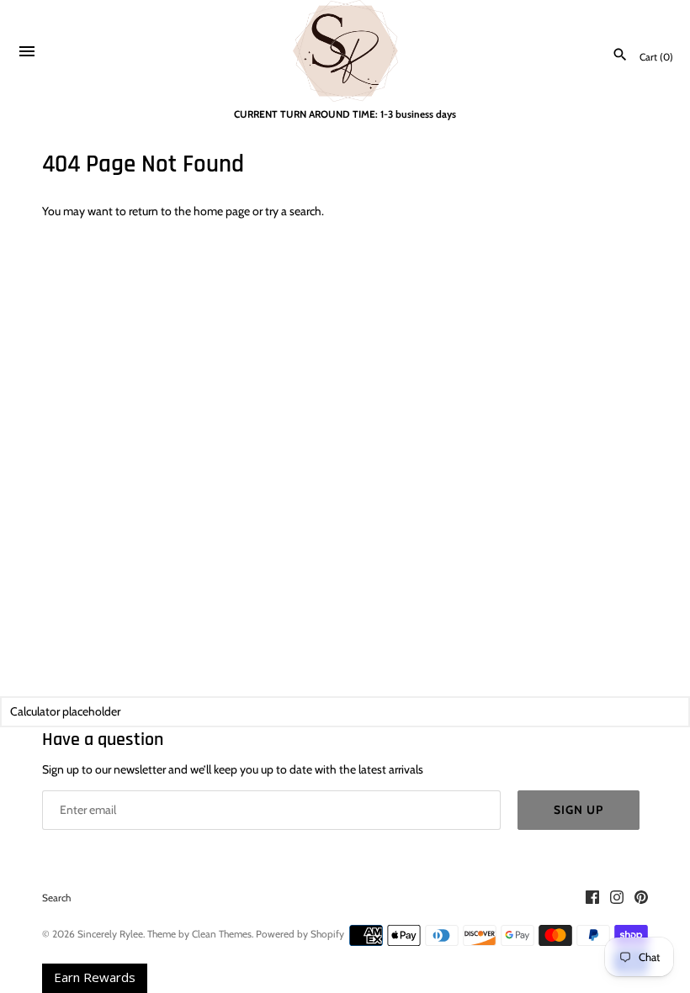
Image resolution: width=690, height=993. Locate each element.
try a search (293, 211)
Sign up (578, 809)
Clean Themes (222, 934)
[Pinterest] (641, 898)
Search (56, 898)
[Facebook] (592, 898)
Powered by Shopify (300, 934)
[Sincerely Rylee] (345, 51)
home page (222, 211)
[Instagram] (617, 898)
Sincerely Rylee (110, 934)
